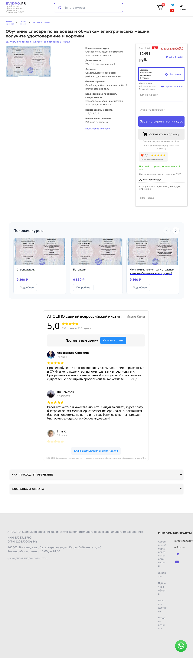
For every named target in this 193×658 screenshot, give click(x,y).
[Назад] (167, 230)
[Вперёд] (176, 230)
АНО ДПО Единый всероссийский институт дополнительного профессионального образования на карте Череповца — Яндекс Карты (97, 458)
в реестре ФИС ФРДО (172, 48)
